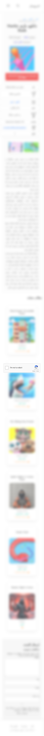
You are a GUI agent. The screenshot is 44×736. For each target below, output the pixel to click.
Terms (37, 371)
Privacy (33, 371)
